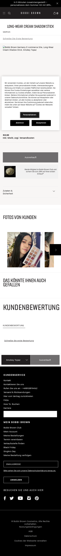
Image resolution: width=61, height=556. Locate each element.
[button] (4, 13)
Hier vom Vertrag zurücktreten (18, 396)
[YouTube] (20, 498)
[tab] (14, 325)
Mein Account (10, 432)
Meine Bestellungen (14, 435)
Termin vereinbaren (13, 439)
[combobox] (30, 414)
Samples (6, 32)
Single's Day (10, 451)
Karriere (7, 408)
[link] (55, 13)
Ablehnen (20, 123)
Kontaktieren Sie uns (14, 384)
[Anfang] (56, 420)
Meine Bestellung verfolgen (17, 455)
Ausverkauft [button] (30, 157)
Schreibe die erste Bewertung (18, 38)
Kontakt (7, 380)
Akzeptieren (41, 123)
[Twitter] (11, 498)
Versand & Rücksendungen (17, 392)
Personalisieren (29, 115)
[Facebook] (5, 498)
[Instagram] (29, 498)
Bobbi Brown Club (12, 428)
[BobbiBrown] (30, 13)
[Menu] (4, 13)
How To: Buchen (12, 404)
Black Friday (10, 447)
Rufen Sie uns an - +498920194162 (20, 388)
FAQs (6, 400)
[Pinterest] (36, 498)
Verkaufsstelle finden (14, 443)
